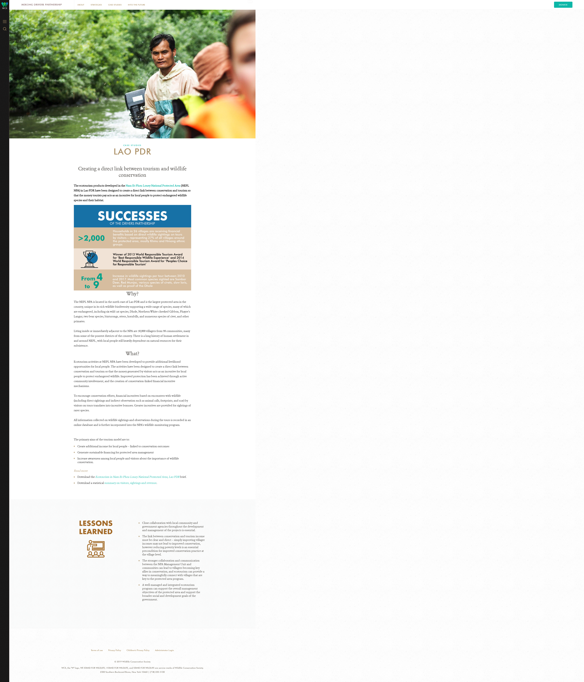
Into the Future (136, 4)
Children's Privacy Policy (138, 650)
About (80, 4)
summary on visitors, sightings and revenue (130, 483)
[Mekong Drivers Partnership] (4, 4)
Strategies (96, 4)
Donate (563, 4)
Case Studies (115, 4)
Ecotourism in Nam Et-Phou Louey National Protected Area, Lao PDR (137, 477)
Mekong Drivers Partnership (41, 4)
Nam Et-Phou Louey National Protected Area (153, 185)
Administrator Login (164, 650)
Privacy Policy (114, 650)
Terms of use (97, 650)
